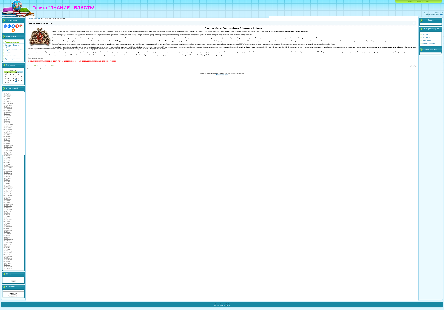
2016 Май (7, 214)
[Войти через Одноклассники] (13, 30)
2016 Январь (8, 211)
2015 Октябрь (8, 206)
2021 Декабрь (8, 226)
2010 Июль (7, 100)
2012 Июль (7, 141)
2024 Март (7, 261)
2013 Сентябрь (8, 166)
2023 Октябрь (8, 252)
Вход (427, 1)
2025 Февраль (8, 266)
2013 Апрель (7, 157)
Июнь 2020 (13, 70)
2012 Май (7, 138)
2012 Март (7, 134)
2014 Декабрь (8, 192)
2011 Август (7, 122)
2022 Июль (7, 237)
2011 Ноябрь (7, 127)
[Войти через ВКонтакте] (9, 26)
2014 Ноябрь (8, 190)
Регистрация (419, 1)
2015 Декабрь (8, 209)
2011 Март (7, 114)
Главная (410, 1)
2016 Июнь (7, 216)
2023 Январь (8, 244)
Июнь (39, 18)
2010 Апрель (7, 94)
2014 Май (7, 180)
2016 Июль (7, 218)
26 (16, 80)
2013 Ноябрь (8, 169)
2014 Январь (8, 173)
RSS (441, 14)
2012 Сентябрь (8, 145)
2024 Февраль (8, 259)
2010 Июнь (7, 98)
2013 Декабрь (8, 171)
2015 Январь (8, 193)
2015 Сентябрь (8, 204)
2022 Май (7, 235)
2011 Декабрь (8, 129)
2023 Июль (7, 247)
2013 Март (7, 155)
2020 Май (7, 221)
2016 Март (7, 212)
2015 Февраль (8, 195)
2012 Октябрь (8, 147)
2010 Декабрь (8, 108)
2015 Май (7, 200)
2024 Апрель (7, 263)
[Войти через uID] (5, 26)
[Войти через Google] (21, 26)
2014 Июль (7, 183)
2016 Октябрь (8, 219)
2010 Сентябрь (8, 103)
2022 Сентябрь (8, 239)
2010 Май (7, 96)
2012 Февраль (8, 133)
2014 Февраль (8, 174)
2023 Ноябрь (8, 254)
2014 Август (7, 185)
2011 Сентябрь (8, 124)
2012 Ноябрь (8, 148)
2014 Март (7, 176)
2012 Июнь (7, 140)
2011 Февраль (8, 112)
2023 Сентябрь (8, 251)
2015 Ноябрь (8, 207)
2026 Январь (8, 268)
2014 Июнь (7, 181)
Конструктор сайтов (219, 305)
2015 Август (7, 202)
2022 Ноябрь (8, 240)
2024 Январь (8, 258)
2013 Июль (7, 162)
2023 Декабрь (8, 256)
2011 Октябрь (8, 126)
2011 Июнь (7, 119)
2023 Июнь (7, 245)
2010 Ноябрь (8, 107)
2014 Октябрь (8, 188)
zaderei (44, 65)
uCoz (228, 305)
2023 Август (7, 249)
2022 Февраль (8, 230)
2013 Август (7, 164)
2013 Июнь (7, 160)
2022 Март (7, 232)
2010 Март (7, 93)
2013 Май (7, 159)
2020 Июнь (7, 223)
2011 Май (6, 117)
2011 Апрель (7, 115)
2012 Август (7, 143)
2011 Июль (7, 121)
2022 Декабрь (8, 242)
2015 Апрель (7, 199)
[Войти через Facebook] (13, 26)
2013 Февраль (8, 153)
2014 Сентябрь (8, 186)
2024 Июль (7, 265)
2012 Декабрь (8, 150)
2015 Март (7, 197)
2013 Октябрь (8, 167)
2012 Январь (8, 131)
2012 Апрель (7, 136)
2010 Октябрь (8, 105)
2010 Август (7, 101)
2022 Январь (8, 228)
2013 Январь (8, 152)
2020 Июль (7, 225)
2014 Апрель (7, 178)
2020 (34, 18)
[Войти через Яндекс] (17, 26)
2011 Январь (7, 110)
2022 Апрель (7, 233)
